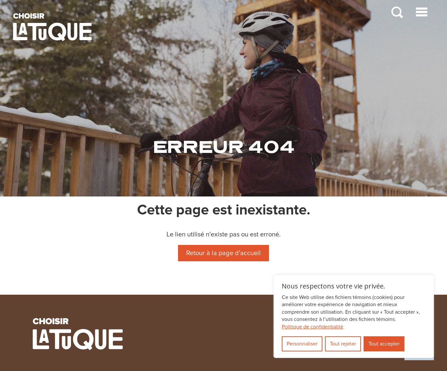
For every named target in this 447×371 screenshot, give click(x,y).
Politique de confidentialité (312, 326)
